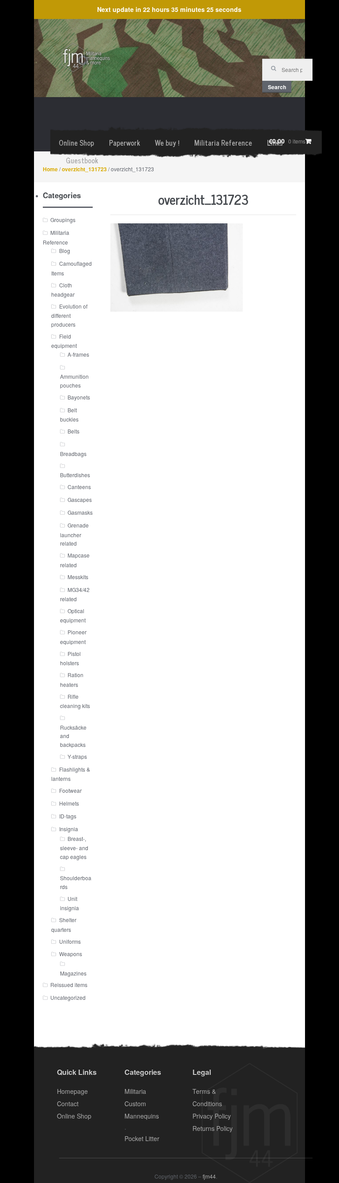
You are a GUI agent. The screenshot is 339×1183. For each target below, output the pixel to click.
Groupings (62, 219)
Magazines (73, 973)
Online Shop (76, 142)
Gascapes (80, 499)
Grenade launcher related (74, 534)
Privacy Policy (211, 1115)
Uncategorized (68, 997)
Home (50, 169)
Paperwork (124, 142)
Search (277, 87)
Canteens (79, 486)
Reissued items (68, 984)
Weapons (70, 953)
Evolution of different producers (69, 315)
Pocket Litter (141, 1138)
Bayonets (79, 397)
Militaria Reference (223, 142)
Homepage (72, 1091)
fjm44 (209, 1176)
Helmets (69, 803)
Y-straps (77, 756)
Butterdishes (75, 474)
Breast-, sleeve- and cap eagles (74, 847)
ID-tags (67, 816)
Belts (73, 431)
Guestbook (82, 160)
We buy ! (167, 142)
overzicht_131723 (84, 169)
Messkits (78, 576)
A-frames (78, 354)
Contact (68, 1103)
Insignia (68, 829)
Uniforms (70, 941)
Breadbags (73, 453)
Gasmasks (80, 512)
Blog (64, 250)
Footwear (70, 790)
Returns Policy (212, 1128)
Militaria (135, 1091)
